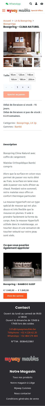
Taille (6, 75)
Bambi (18, 126)
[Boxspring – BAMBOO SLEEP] (22, 254)
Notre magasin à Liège (22, 382)
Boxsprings (9, 23)
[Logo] (19, 10)
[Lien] (36, 3)
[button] (31, 3)
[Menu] (3, 10)
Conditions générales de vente (22, 398)
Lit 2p (33, 122)
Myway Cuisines (22, 388)
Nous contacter (22, 393)
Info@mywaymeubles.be (22, 329)
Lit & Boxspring (23, 20)
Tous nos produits (22, 377)
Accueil (7, 20)
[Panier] (41, 4)
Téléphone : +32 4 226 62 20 (22, 332)
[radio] (13, 75)
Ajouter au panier (16, 94)
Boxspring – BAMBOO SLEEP (19, 284)
